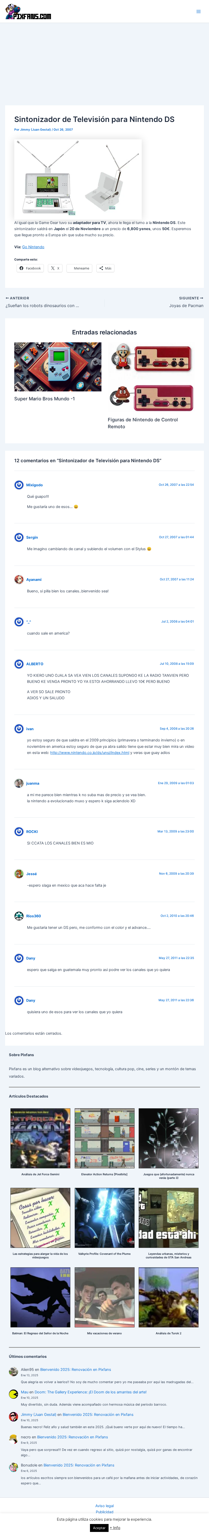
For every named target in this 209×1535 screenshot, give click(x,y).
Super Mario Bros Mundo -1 (44, 398)
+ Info (115, 1527)
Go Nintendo (33, 247)
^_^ (28, 621)
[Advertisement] (104, 61)
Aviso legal (104, 1506)
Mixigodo (34, 485)
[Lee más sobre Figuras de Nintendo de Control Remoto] (151, 377)
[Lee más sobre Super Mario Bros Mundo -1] (57, 366)
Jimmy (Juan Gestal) (38, 1414)
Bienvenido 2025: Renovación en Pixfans (75, 1369)
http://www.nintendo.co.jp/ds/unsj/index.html (89, 752)
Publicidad (104, 1512)
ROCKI (32, 831)
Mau (24, 1392)
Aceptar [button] (99, 1528)
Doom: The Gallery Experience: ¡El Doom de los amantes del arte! (91, 1392)
